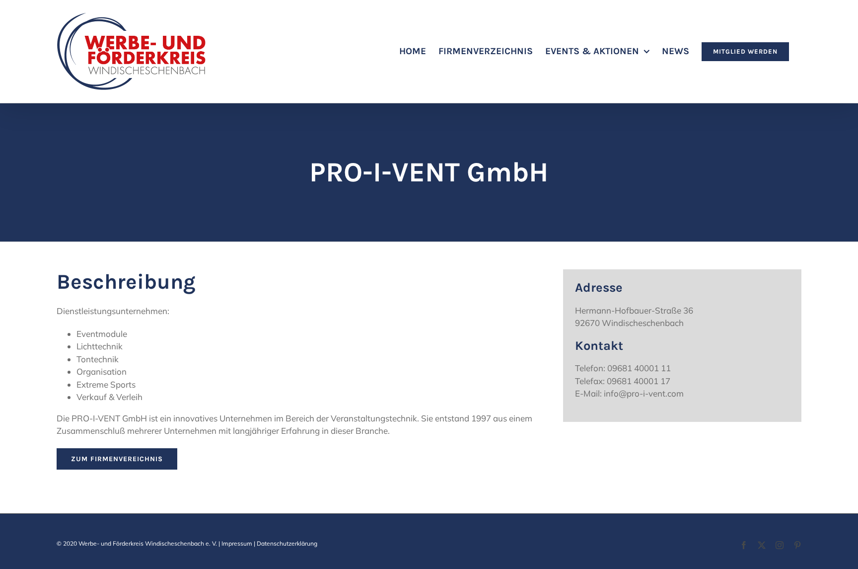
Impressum (236, 543)
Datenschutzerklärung (287, 543)
